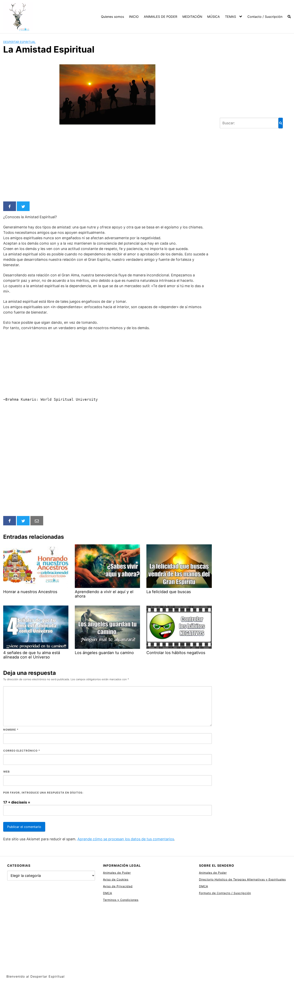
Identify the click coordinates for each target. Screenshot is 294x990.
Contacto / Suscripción (264, 17)
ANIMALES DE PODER (160, 17)
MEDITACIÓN (192, 17)
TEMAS (230, 17)
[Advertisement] (107, 168)
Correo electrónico (21, 750)
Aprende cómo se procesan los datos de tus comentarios (125, 839)
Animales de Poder (117, 872)
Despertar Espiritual (19, 42)
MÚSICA (213, 17)
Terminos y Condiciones (120, 899)
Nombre (10, 729)
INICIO (134, 17)
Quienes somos (112, 17)
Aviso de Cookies (115, 879)
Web (6, 771)
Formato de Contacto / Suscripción (225, 893)
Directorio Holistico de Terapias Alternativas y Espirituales (242, 879)
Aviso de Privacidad (118, 886)
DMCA (107, 893)
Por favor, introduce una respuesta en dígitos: (43, 792)
